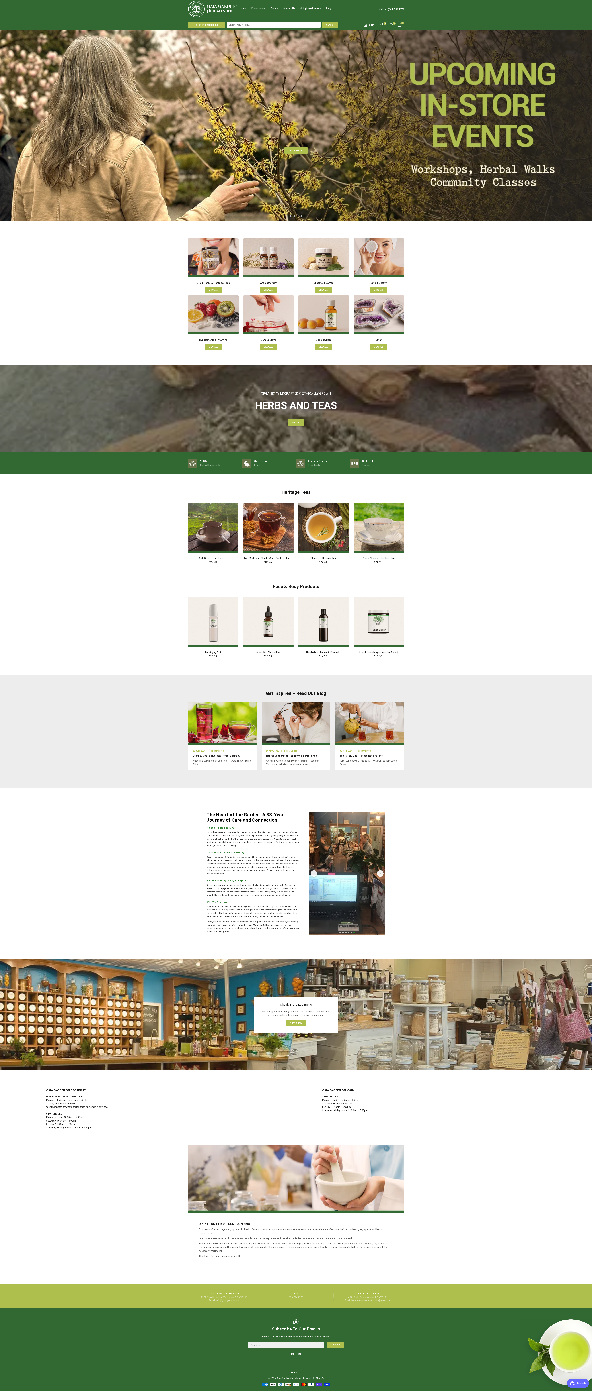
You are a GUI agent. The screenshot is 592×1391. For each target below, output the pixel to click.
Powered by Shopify (313, 1378)
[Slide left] (186, 555)
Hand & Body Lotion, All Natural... (323, 652)
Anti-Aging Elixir (213, 652)
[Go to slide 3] (346, 932)
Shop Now (332, 150)
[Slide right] (406, 555)
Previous (16, 110)
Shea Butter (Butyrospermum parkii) (378, 652)
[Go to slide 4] (348, 932)
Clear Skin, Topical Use (268, 652)
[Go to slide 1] (340, 932)
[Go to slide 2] (343, 932)
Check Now (296, 1023)
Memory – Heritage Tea (323, 558)
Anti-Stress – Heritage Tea (213, 558)
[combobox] (274, 25)
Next (576, 110)
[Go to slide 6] (354, 932)
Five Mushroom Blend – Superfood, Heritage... (268, 558)
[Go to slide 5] (351, 932)
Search (294, 1372)
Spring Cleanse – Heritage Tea (379, 558)
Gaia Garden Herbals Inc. (289, 1378)
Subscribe (335, 1345)
